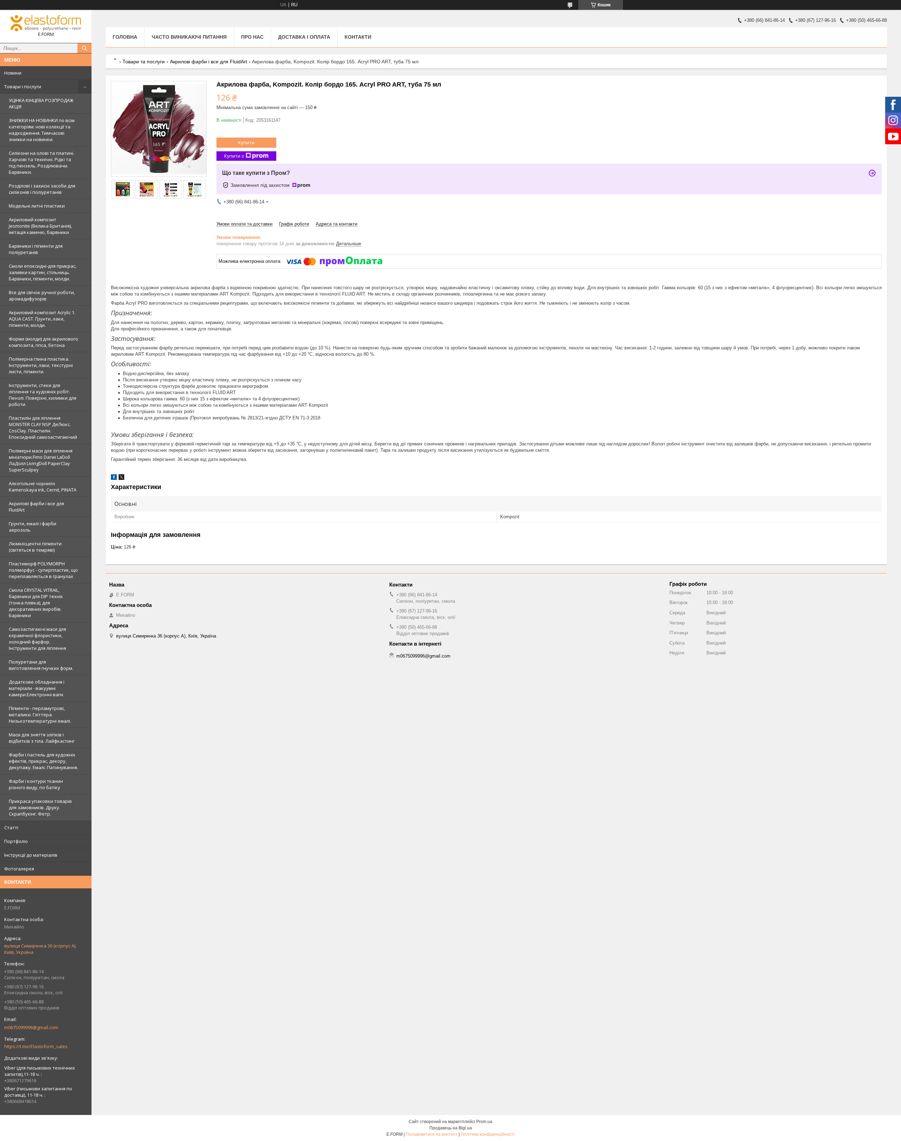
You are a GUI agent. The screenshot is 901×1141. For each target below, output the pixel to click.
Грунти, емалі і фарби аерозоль (32, 526)
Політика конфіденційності (488, 1134)
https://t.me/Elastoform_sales (36, 1046)
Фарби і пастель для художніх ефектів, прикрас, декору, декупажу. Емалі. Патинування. (43, 761)
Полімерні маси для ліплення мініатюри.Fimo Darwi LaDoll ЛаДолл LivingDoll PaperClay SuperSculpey (41, 460)
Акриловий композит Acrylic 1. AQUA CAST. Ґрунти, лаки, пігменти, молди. (42, 318)
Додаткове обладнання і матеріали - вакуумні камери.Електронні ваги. (36, 688)
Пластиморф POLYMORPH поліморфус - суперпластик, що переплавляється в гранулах (43, 569)
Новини (12, 73)
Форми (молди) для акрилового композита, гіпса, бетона (43, 342)
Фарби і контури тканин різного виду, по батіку (36, 784)
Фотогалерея (19, 869)
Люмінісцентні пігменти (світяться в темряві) (35, 546)
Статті (11, 827)
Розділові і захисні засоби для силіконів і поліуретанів (42, 189)
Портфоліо (16, 841)
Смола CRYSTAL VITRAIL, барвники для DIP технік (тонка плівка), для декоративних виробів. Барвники (36, 603)
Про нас (252, 37)
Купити (246, 142)
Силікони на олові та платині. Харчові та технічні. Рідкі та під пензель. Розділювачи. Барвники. (41, 162)
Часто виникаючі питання (189, 37)
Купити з (234, 156)
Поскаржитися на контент (432, 1134)
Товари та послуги (143, 61)
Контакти (358, 37)
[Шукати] (84, 48)
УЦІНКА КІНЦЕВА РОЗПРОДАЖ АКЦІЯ (41, 103)
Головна (125, 37)
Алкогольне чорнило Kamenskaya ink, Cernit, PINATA (42, 486)
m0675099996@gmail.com (31, 1027)
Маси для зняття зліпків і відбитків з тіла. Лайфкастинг (42, 737)
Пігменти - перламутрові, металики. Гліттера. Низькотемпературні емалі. (40, 714)
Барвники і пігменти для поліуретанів (36, 249)
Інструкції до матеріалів (30, 855)
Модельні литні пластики (37, 206)
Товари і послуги (22, 86)
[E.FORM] (45, 23)
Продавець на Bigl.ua (450, 1128)
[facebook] (114, 478)
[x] (121, 478)
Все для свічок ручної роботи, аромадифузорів (42, 295)
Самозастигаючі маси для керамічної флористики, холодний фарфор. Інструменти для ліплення (37, 638)
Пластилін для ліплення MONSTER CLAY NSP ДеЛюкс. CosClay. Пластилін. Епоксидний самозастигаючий (43, 427)
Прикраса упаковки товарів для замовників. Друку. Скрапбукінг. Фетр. (40, 807)
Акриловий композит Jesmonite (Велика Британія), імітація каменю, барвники (40, 225)
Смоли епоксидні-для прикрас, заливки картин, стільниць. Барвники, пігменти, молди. (42, 272)
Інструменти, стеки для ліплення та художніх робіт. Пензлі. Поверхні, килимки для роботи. (42, 394)
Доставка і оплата (304, 37)
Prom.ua (484, 1121)
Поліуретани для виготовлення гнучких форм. (41, 665)
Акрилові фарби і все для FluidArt (36, 506)
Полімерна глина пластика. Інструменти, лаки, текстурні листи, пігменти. (41, 365)
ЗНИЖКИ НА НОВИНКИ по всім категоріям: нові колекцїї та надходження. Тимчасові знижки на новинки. (42, 129)
